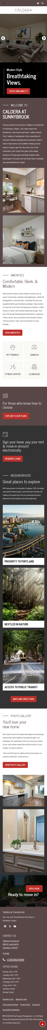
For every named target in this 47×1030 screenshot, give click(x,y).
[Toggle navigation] (4, 3)
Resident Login (8, 999)
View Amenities (12, 332)
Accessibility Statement (11, 1010)
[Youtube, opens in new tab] (15, 926)
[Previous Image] (3, 38)
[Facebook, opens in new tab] (5, 926)
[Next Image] (44, 38)
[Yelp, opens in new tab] (10, 926)
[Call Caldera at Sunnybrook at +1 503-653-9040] (43, 3)
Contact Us (36, 1004)
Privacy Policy (25, 1004)
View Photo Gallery (15, 765)
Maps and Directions (23, 699)
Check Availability (18, 91)
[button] (39, 3)
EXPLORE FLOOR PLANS (15, 416)
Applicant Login (21, 999)
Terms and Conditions (10, 1004)
